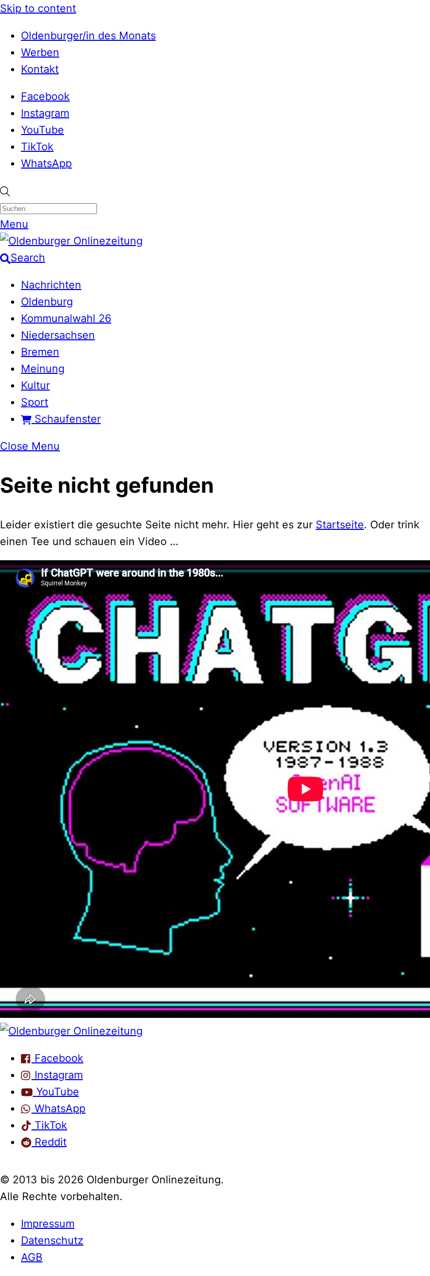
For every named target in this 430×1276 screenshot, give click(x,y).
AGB (31, 1257)
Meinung (42, 368)
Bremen (40, 352)
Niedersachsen (58, 335)
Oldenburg (47, 301)
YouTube (42, 130)
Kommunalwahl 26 (66, 318)
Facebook (45, 96)
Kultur (35, 385)
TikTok (37, 146)
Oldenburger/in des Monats (88, 35)
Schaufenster (66, 419)
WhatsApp (46, 163)
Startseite (340, 524)
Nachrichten (51, 285)
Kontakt (40, 69)
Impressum (47, 1223)
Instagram (45, 113)
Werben (40, 52)
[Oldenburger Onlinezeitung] (71, 1031)
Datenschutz (52, 1240)
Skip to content (38, 8)
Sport (34, 402)
